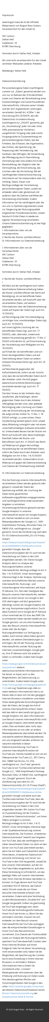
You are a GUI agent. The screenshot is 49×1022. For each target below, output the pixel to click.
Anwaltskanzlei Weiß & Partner (18, 996)
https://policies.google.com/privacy (26, 986)
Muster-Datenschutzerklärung (18, 993)
